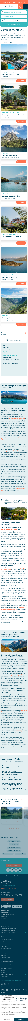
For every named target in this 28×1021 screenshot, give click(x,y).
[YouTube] (20, 870)
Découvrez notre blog (6, 964)
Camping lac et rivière (14, 841)
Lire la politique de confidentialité (8, 1014)
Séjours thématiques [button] (6, 944)
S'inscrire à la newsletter (14, 865)
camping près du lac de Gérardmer (12, 608)
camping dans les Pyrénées (14, 675)
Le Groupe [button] (3, 970)
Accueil (2, 875)
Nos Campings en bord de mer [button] (8, 928)
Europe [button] (2, 922)
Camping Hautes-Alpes (14, 847)
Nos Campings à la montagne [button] (8, 932)
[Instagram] (16, 870)
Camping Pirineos (8, 318)
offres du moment (18, 2)
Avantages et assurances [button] (7, 974)
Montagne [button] (3, 918)
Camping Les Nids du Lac (10, 74)
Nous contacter (7, 899)
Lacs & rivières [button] (4, 920)
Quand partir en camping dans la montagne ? (13, 766)
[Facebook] (8, 870)
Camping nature (14, 844)
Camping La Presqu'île (9, 277)
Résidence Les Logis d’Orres (11, 237)
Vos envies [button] (3, 943)
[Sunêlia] (9, 7)
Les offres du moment (6, 948)
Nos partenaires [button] (4, 976)
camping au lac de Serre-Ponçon (11, 451)
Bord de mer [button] (4, 916)
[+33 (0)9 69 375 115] (20, 6)
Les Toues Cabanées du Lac (11, 196)
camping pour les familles (17, 418)
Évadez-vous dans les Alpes (12, 822)
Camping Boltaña (20, 854)
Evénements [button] (4, 946)
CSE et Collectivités (5, 957)
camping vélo (20, 731)
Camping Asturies (8, 854)
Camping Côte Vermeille (14, 850)
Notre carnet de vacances (7, 939)
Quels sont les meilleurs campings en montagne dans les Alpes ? (13, 778)
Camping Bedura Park (9, 156)
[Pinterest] (12, 870)
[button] (25, 7)
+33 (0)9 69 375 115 (8, 888)
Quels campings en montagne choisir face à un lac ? (12, 789)
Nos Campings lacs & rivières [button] (8, 930)
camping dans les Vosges (9, 529)
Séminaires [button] (3, 955)
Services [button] (3, 972)
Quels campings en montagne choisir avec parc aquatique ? (12, 784)
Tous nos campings (5, 912)
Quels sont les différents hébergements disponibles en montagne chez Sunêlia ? (12, 772)
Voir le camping (21, 80)
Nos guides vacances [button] (6, 941)
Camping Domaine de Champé (13, 115)
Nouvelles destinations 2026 (7, 914)
